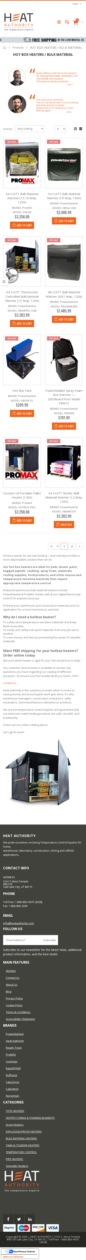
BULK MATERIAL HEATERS (21, 1138)
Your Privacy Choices (24, 1251)
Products (18, 47)
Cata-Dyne (12, 1082)
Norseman (12, 1096)
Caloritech (12, 1089)
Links (75, 3)
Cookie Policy (14, 1005)
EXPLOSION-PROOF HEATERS (24, 1131)
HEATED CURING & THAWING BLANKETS (30, 1118)
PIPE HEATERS (14, 1159)
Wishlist (11, 971)
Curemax (11, 1061)
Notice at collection (13, 1256)
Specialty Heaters (17, 1166)
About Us (11, 984)
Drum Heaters (15, 1125)
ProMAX (11, 1054)
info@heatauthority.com (18, 923)
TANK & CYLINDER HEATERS (22, 1145)
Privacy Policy (14, 998)
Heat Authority (15, 1041)
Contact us (9, 683)
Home (4, 47)
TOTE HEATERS (15, 1111)
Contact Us (12, 978)
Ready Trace (14, 1048)
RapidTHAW (13, 1068)
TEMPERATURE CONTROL (21, 1152)
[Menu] (59, 22)
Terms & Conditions (18, 1012)
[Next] (79, 546)
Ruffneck (11, 1075)
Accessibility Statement (20, 1019)
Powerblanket (15, 1034)
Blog (8, 991)
